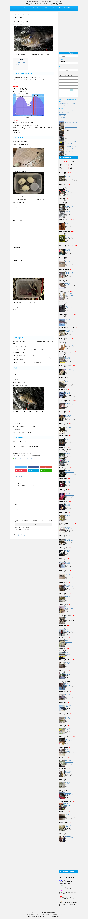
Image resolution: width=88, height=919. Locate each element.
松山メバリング (62, 115)
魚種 (46, 7)
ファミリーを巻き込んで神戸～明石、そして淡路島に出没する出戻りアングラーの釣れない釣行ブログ (44, 914)
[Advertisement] (33, 326)
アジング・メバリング (18, 476)
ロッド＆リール (15, 10)
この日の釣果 (17, 68)
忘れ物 (15, 478)
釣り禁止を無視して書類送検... (71, 122)
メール (16, 509)
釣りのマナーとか (56, 10)
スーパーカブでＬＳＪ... (69, 136)
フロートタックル (20, 478)
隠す (21, 59)
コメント (17, 487)
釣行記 (25, 7)
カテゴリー (61, 68)
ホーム (15, 7)
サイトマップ (66, 10)
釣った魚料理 (35, 7)
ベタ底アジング (62, 117)
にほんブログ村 (62, 105)
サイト (16, 513)
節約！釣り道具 (67, 7)
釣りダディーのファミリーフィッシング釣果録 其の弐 (44, 4)
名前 (16, 504)
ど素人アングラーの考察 (35, 10)
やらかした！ (17, 64)
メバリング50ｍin (20, 534)
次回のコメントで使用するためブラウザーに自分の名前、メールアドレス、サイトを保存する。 (33, 521)
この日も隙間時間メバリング (20, 62)
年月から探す (62, 61)
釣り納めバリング (62, 114)
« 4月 (63, 96)
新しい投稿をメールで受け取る (22, 529)
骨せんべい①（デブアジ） (64, 112)
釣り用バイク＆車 (25, 10)
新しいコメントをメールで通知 (22, 527)
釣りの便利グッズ (56, 7)
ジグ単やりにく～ (18, 65)
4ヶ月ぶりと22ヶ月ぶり (22, 535)
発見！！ (16, 67)
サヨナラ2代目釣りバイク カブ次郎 (66, 110)
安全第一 (46, 10)
